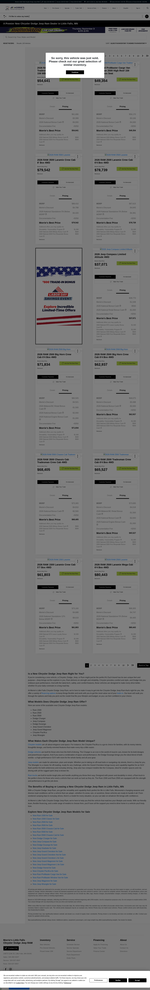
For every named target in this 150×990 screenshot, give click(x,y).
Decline (118, 980)
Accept (137, 980)
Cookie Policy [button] (20, 983)
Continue (75, 72)
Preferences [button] (67, 983)
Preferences (98, 980)
